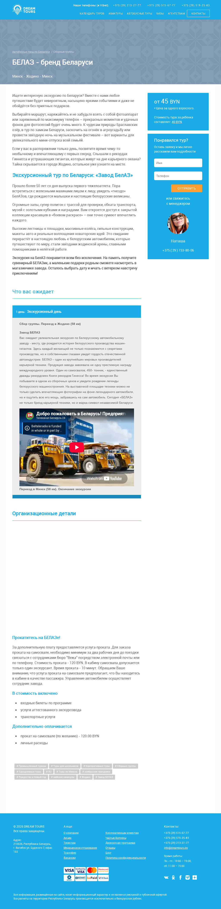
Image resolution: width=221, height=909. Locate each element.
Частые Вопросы (116, 837)
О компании (71, 832)
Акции (67, 837)
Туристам (70, 842)
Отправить (187, 188)
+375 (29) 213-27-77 (127, 5)
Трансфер (70, 852)
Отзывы (110, 847)
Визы (160, 13)
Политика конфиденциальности (126, 857)
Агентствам (176, 13)
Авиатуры (116, 13)
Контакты (198, 13)
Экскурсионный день (39, 311)
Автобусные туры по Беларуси (31, 51)
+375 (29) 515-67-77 (161, 5)
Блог (108, 852)
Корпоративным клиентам (122, 832)
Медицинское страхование (80, 847)
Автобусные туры (139, 13)
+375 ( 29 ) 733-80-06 (178, 250)
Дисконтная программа (120, 842)
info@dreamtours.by (176, 847)
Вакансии (70, 857)
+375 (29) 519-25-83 (196, 5)
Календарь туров (92, 13)
